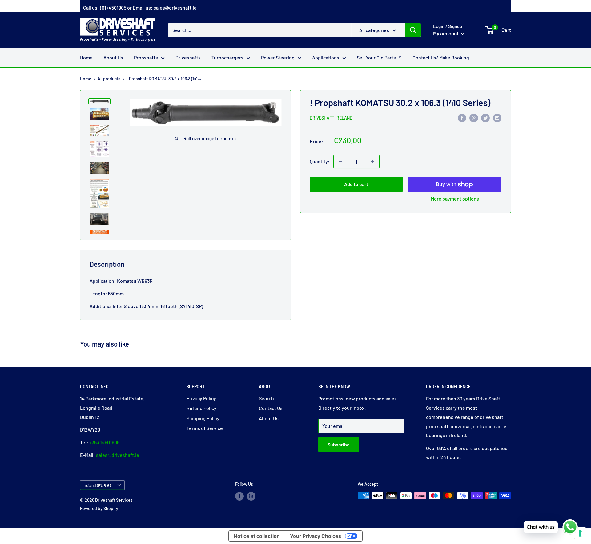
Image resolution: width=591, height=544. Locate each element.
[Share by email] (497, 117)
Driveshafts (188, 57)
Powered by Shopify (99, 508)
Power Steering (278, 57)
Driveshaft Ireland (331, 117)
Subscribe (339, 444)
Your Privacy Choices (315, 536)
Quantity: (320, 161)
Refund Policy (201, 408)
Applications (325, 57)
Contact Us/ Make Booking (440, 57)
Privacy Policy (201, 398)
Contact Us (271, 408)
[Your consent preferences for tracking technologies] (580, 533)
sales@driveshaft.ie (175, 7)
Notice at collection (257, 536)
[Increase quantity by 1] (372, 161)
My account (446, 33)
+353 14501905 (104, 442)
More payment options (455, 199)
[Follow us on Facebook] (239, 496)
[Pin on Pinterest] (473, 117)
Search (266, 398)
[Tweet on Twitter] (485, 117)
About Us (113, 57)
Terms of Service (205, 428)
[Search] (413, 30)
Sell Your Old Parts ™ (379, 57)
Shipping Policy (203, 418)
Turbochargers (227, 57)
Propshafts (146, 57)
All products (109, 78)
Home (86, 57)
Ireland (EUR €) (97, 485)
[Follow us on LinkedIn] (251, 496)
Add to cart (356, 184)
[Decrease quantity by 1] (340, 161)
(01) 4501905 (113, 7)
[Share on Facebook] (462, 117)
